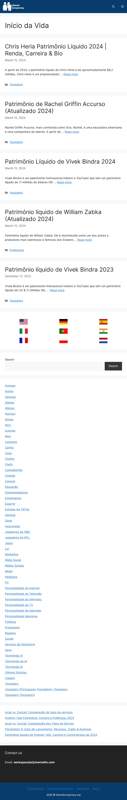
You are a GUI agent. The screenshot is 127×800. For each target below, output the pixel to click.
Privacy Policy (36, 788)
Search (9, 359)
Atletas (9, 402)
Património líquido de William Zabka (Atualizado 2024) (53, 215)
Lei (7, 548)
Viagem (10, 678)
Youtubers (16, 84)
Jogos (9, 543)
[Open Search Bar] (113, 6)
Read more (71, 74)
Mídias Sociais (14, 565)
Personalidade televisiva (21, 616)
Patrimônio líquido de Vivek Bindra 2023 (59, 269)
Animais (10, 385)
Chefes (9, 458)
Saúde (9, 638)
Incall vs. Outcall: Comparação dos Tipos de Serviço (39, 723)
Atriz (8, 425)
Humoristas (12, 526)
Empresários (13, 498)
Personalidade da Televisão (23, 593)
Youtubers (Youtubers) (20, 695)
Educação (11, 487)
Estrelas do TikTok (17, 509)
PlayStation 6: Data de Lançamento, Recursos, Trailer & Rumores (48, 729)
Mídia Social (13, 560)
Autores (10, 430)
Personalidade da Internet (22, 588)
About (96, 788)
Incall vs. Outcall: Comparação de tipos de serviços (39, 712)
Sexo (8, 650)
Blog (8, 436)
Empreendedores (16, 492)
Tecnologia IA (14, 667)
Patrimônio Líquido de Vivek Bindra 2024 (60, 161)
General (10, 515)
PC (7, 582)
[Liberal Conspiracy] (13, 6)
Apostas (10, 397)
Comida (10, 475)
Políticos (10, 622)
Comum (10, 481)
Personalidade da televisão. (23, 599)
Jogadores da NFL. (17, 537)
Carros (9, 447)
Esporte (10, 503)
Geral (8, 520)
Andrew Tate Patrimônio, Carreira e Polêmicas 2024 (39, 718)
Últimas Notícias (16, 672)
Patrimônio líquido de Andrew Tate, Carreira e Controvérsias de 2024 (51, 734)
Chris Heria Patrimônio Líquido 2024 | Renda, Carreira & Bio (55, 50)
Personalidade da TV (19, 605)
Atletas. (10, 408)
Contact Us (82, 788)
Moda (9, 571)
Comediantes (14, 470)
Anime (9, 391)
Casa (8, 453)
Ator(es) (10, 413)
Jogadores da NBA (17, 532)
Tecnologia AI (14, 655)
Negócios (11, 577)
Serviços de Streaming (20, 644)
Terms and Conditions (60, 788)
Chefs (9, 464)
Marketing (11, 554)
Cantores (11, 442)
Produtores (16, 250)
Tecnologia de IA (16, 661)
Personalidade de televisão (23, 610)
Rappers (10, 633)
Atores (9, 419)
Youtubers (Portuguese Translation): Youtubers (36, 689)
